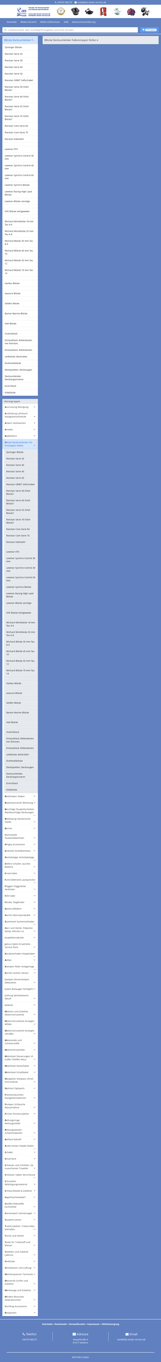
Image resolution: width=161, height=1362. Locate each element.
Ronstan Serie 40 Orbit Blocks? (17, 98)
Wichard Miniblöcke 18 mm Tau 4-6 (19, 223)
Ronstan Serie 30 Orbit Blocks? (17, 88)
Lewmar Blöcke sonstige (17, 201)
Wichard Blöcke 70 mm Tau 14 (19, 272)
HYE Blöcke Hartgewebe (17, 211)
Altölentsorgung (110, 1324)
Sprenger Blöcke (13, 47)
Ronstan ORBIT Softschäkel (19, 80)
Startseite (12, 21)
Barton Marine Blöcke (16, 313)
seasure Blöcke (12, 293)
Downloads (61, 1324)
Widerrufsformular (50, 21)
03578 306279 (65, 2)
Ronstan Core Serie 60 (16, 125)
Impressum (93, 1324)
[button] (20, 407)
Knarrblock (10, 385)
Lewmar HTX (11, 149)
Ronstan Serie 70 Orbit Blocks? (17, 118)
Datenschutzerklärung (83, 21)
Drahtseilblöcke (13, 363)
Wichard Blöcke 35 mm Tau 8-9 (19, 242)
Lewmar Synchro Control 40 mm (19, 167)
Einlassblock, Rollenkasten (18, 349)
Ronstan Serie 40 (13, 67)
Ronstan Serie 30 (13, 60)
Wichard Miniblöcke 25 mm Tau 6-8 (19, 233)
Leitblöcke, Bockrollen (16, 356)
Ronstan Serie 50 (13, 73)
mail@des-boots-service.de (92, 2)
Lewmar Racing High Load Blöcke (18, 193)
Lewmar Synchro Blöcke (17, 184)
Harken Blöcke (12, 283)
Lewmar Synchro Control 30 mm (19, 157)
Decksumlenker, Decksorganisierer (14, 378)
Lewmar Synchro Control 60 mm (19, 177)
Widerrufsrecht (28, 21)
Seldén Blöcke (12, 303)
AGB (66, 21)
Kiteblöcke (10, 392)
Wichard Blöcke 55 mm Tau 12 (19, 262)
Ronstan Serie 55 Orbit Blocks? (17, 108)
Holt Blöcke (10, 323)
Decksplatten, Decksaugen (18, 369)
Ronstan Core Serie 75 (16, 132)
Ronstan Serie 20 (13, 53)
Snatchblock (11, 333)
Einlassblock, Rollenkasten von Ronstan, (18, 342)
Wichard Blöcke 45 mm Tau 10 (19, 252)
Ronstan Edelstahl (14, 139)
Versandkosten (77, 1324)
